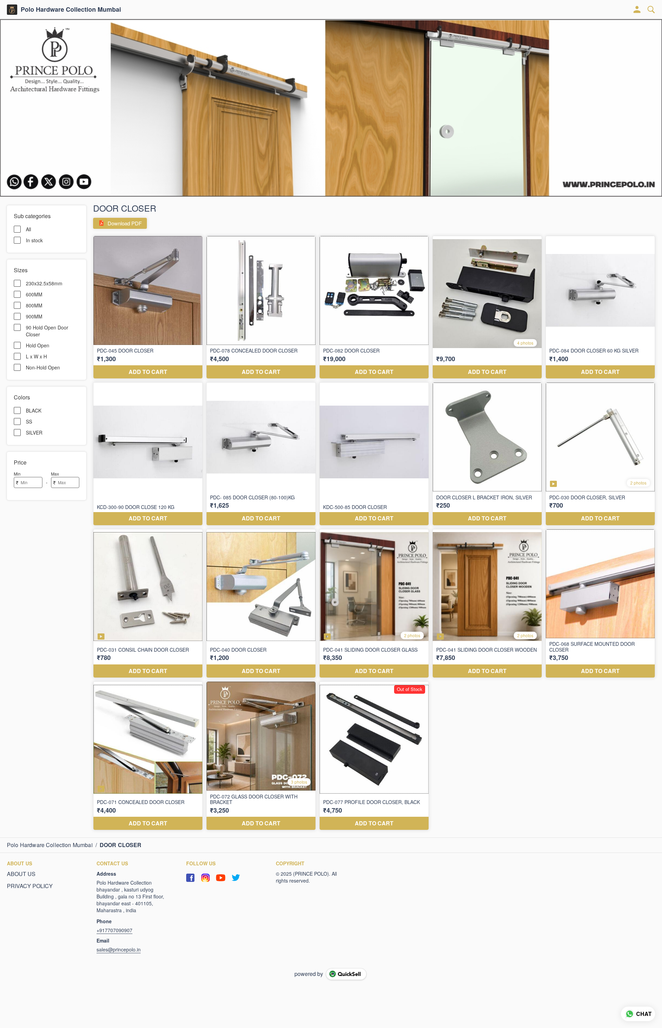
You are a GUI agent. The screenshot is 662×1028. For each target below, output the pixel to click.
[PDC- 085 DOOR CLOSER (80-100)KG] (261, 453)
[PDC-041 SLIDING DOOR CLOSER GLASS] (374, 603)
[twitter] (235, 877)
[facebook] (190, 877)
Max (55, 474)
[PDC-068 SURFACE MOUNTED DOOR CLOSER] (600, 603)
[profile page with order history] (637, 10)
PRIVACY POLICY (30, 886)
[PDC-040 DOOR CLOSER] (261, 603)
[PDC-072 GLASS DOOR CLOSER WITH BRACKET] (261, 756)
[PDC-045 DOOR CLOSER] (147, 307)
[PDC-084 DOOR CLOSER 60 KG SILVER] (600, 307)
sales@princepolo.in (119, 949)
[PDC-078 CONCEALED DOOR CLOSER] (261, 307)
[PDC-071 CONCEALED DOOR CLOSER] (147, 756)
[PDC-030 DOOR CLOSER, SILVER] (600, 453)
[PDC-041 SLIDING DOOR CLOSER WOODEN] (487, 603)
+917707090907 (114, 930)
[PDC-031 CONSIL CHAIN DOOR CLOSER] (147, 603)
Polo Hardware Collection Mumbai (71, 9)
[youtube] (220, 877)
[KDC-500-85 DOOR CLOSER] (374, 453)
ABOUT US (21, 874)
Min (17, 474)
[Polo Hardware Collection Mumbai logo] (12, 9)
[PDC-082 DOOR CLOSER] (374, 307)
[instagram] (205, 877)
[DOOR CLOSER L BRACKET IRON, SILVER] (487, 453)
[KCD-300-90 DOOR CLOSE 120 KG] (147, 453)
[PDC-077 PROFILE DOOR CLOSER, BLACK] (374, 756)
